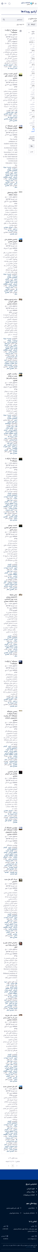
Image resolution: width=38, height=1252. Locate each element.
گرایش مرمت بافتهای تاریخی (11, 429)
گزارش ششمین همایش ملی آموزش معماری (11, 774)
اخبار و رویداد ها (12, 68)
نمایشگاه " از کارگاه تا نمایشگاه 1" (11, 31)
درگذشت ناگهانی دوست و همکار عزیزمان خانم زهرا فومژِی (11, 377)
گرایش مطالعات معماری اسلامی (10, 178)
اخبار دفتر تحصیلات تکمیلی (10, 361)
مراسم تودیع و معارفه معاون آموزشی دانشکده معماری (10, 301)
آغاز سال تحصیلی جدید (10, 1086)
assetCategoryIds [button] (32, 139)
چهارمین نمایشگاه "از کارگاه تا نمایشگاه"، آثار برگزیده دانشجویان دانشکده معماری (10, 831)
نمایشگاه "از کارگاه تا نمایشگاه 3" (11, 460)
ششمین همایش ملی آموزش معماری (11, 240)
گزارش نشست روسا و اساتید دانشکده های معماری (10, 76)
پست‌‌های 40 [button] (12, 1158)
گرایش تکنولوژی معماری (12, 170)
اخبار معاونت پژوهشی (10, 363)
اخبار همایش (13, 234)
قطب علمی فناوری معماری (13, 1208)
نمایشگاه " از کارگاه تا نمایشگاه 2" (11, 662)
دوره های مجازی (12, 422)
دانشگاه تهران (31, 1208)
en (5, 3)
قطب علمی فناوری (12, 112)
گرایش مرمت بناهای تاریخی (11, 173)
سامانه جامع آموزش (14, 1213)
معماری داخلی (13, 120)
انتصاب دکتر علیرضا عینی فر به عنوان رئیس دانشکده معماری (10, 1017)
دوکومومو (8, 423)
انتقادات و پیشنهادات (29, 1195)
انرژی (15, 172)
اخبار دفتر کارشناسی (11, 357)
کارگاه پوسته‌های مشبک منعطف (12, 194)
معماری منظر (10, 368)
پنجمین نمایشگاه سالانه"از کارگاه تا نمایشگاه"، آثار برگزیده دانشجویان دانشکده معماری (10, 715)
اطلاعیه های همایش (11, 821)
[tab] (32, 32)
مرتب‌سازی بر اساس (32, 19)
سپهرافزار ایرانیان (29, 1247)
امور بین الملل (13, 1003)
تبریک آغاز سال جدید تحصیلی (10, 880)
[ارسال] (4, 19)
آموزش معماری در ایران (10, 858)
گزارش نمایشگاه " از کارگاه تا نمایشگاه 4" (11, 127)
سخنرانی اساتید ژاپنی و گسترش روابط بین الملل (10, 945)
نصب (31, 152)
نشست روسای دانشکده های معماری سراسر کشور (10, 527)
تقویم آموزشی (31, 1189)
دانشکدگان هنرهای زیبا (29, 1213)
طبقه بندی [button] (33, 32)
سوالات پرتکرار (31, 1192)
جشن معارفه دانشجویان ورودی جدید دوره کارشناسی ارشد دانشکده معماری (10, 598)
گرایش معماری (8, 119)
